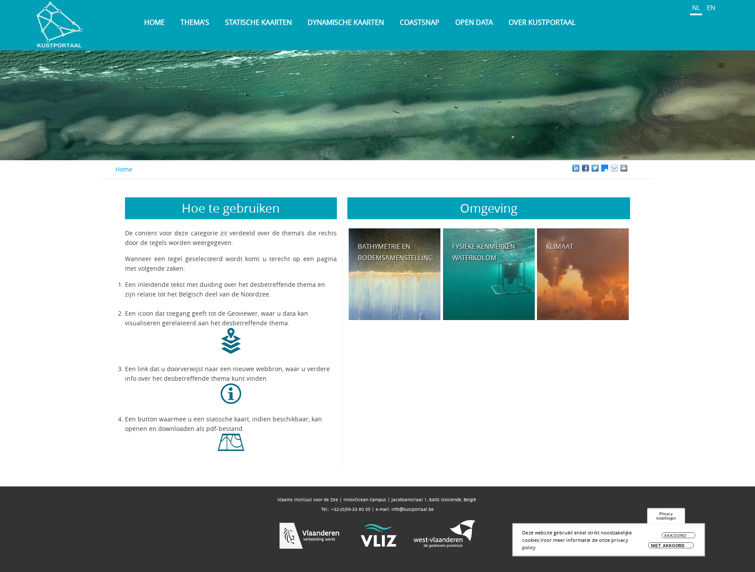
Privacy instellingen (666, 516)
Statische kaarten (258, 22)
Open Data (474, 22)
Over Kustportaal (542, 22)
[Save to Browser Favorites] (614, 168)
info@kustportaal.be (412, 509)
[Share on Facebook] (585, 168)
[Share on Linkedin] (575, 168)
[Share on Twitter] (595, 168)
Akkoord (675, 536)
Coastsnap (420, 22)
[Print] (633, 168)
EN (711, 7)
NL (696, 7)
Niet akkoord (668, 545)
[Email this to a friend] (623, 168)
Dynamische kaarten (346, 22)
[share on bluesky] (604, 168)
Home (154, 22)
